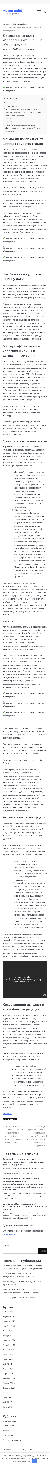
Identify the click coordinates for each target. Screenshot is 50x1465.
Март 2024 (8, 1373)
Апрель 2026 (9, 1316)
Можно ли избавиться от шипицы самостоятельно (20, 104)
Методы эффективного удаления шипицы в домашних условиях (25, 114)
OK (34, 1461)
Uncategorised (9, 1119)
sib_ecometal (28, 49)
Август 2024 (8, 1349)
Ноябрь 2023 (9, 1383)
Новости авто (9, 1430)
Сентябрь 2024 (9, 1345)
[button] (42, 99)
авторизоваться (10, 1234)
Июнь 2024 (8, 1359)
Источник (7, 1113)
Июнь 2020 (8, 1397)
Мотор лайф (13, 11)
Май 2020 (7, 1402)
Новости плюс (9, 1435)
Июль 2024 (8, 1354)
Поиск (6, 1244)
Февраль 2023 (9, 1388)
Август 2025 (8, 1330)
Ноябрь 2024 (9, 1335)
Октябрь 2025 (9, 1326)
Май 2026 (7, 1311)
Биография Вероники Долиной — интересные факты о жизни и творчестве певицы (25, 1206)
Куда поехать (8, 1425)
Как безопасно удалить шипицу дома (22, 109)
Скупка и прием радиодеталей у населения (21, 1297)
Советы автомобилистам (13, 1444)
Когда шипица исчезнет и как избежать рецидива (23, 130)
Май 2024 (7, 1364)
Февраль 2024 (9, 1378)
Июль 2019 (7, 1407)
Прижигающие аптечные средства (24, 119)
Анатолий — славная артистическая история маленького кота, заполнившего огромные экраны (25, 1162)
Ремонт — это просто (12, 1440)
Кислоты (14, 122)
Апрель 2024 (9, 1369)
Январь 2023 (8, 1392)
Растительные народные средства (24, 125)
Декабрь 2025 (9, 1321)
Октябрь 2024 (9, 1340)
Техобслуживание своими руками (17, 1449)
